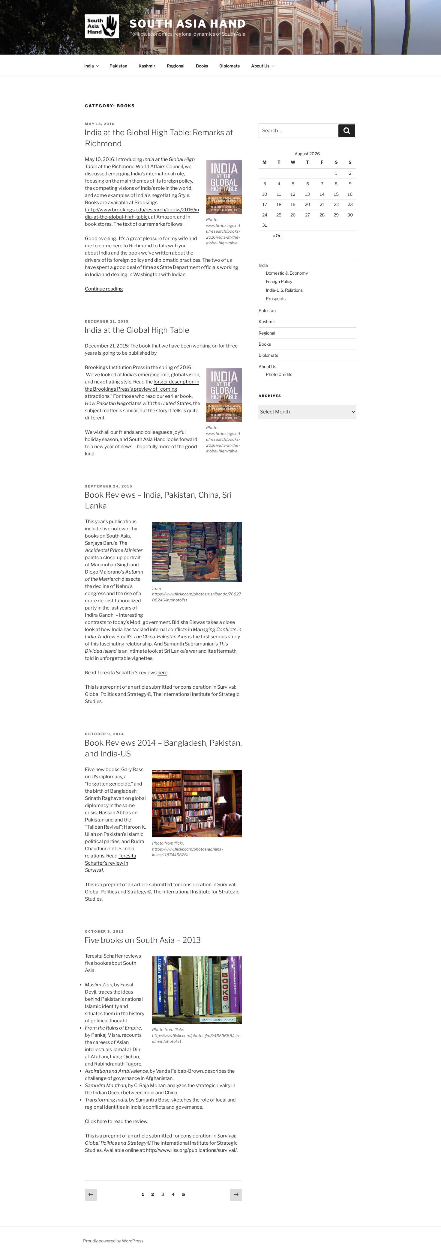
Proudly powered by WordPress (113, 1240)
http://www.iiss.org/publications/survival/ (191, 1150)
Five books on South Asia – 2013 (142, 940)
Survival (94, 870)
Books (202, 65)
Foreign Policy (279, 281)
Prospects (276, 298)
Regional (175, 65)
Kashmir (147, 65)
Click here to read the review (116, 1121)
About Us (260, 65)
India (89, 65)
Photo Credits (279, 374)
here (162, 672)
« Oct (278, 235)
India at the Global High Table (136, 330)
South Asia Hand (187, 23)
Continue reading (104, 289)
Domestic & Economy (287, 273)
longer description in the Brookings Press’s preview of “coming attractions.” (142, 389)
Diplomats (229, 65)
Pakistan (118, 65)
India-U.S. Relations (284, 290)
